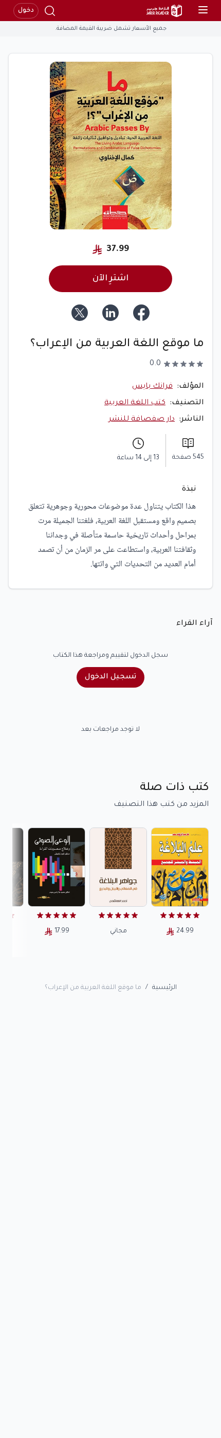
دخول (26, 10)
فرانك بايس (152, 387)
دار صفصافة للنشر (141, 420)
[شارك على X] (79, 312)
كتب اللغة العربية (134, 403)
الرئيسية (164, 988)
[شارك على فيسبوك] (141, 312)
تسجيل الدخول (110, 677)
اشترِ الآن (110, 278)
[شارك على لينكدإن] (110, 312)
